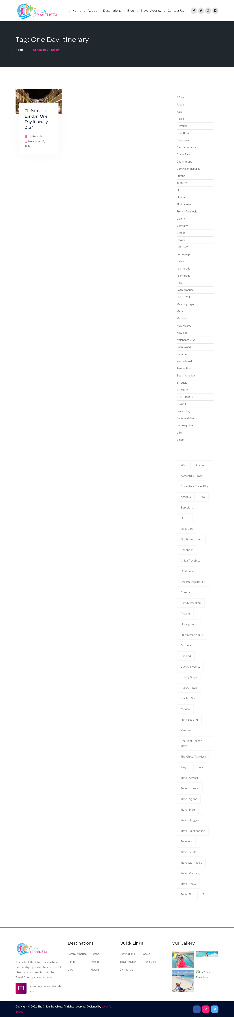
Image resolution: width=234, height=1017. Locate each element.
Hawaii (181, 240)
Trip (205, 894)
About (92, 10)
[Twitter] (201, 10)
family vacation (191, 603)
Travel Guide (188, 852)
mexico (185, 709)
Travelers (186, 841)
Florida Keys (184, 204)
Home (76, 10)
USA (179, 432)
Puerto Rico (184, 368)
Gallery (181, 218)
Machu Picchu (190, 698)
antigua (186, 497)
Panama (182, 354)
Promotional (184, 361)
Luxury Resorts (190, 666)
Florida (181, 197)
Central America (186, 147)
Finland (185, 613)
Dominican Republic (188, 168)
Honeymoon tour (192, 634)
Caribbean (183, 140)
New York (182, 332)
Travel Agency (150, 10)
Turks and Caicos (187, 418)
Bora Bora (183, 133)
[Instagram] (208, 10)
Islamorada (183, 268)
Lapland (186, 656)
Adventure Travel (191, 475)
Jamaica (186, 645)
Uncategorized (185, 425)
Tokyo (184, 767)
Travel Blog (183, 411)
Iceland (181, 261)
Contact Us (176, 10)
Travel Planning (190, 873)
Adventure (202, 465)
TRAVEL (182, 404)
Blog (130, 10)
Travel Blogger (190, 820)
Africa (180, 97)
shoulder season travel (191, 743)
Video (180, 439)
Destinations (112, 10)
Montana (182, 318)
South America (186, 375)
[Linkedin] (215, 10)
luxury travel (189, 688)
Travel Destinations (193, 831)
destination (188, 571)
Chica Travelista (190, 560)
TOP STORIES (185, 397)
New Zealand (189, 719)
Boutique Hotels (191, 539)
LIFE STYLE (184, 297)
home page (183, 254)
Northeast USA (186, 340)
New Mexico (184, 325)
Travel (200, 767)
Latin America (185, 290)
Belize (180, 118)
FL (178, 190)
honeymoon (189, 624)
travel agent (189, 799)
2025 (184, 465)
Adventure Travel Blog (195, 486)
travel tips (187, 894)
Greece (181, 233)
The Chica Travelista (193, 756)
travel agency (190, 788)
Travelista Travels (191, 862)
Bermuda (182, 126)
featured (182, 183)
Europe (181, 176)
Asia (179, 111)
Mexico (181, 311)
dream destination (193, 581)
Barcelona (187, 507)
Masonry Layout (186, 304)
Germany (182, 225)
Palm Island (184, 347)
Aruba (180, 104)
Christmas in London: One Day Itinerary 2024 (36, 119)
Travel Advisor (189, 777)
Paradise (186, 730)
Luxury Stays (189, 677)
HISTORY (182, 247)
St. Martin (182, 389)
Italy (179, 283)
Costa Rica (183, 154)
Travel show (188, 884)
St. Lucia (182, 382)
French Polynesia (187, 211)
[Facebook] (194, 10)
